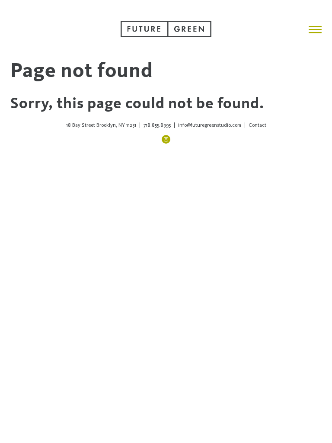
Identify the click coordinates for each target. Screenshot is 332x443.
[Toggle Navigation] (315, 29)
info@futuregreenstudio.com (209, 125)
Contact (257, 125)
